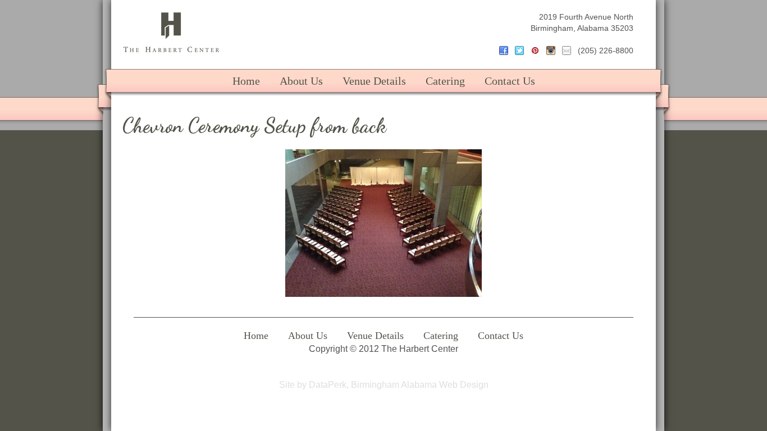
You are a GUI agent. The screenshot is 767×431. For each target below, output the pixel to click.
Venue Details (374, 81)
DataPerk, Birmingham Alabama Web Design (398, 384)
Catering (445, 81)
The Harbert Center (171, 32)
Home (246, 81)
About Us (301, 81)
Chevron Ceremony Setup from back (254, 125)
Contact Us (510, 81)
